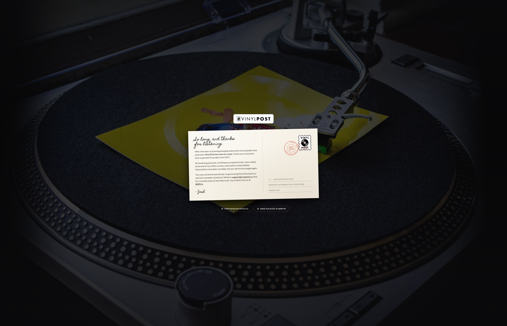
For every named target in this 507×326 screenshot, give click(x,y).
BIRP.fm (199, 184)
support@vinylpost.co (242, 176)
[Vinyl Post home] (253, 118)
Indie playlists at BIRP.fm (273, 209)
